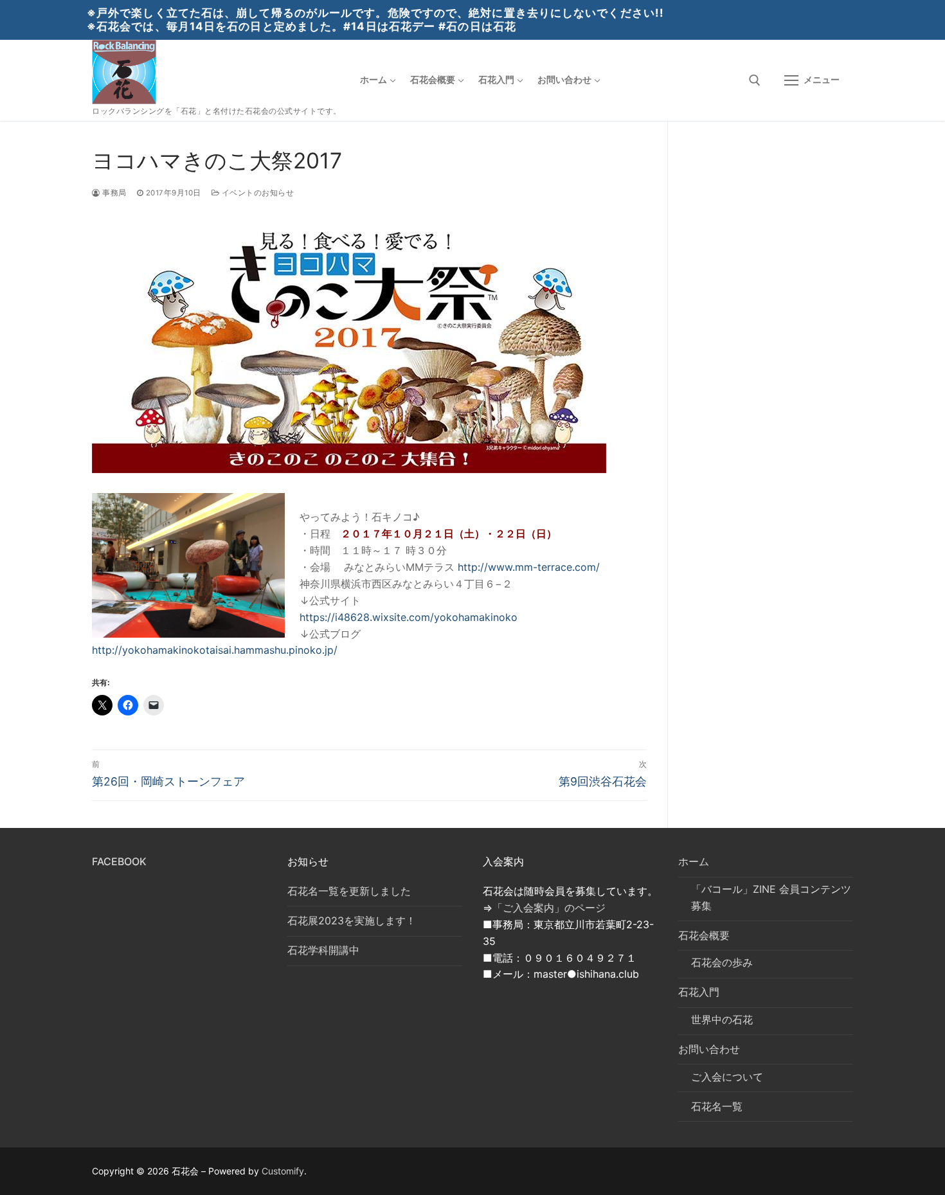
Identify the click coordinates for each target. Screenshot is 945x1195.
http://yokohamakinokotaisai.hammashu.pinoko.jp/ (215, 649)
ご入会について (727, 1076)
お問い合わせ (709, 1049)
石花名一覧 (716, 1106)
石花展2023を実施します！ (351, 920)
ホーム (693, 861)
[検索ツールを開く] (754, 80)
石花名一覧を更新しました (349, 891)
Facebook (119, 861)
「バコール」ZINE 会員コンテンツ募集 (771, 897)
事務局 (113, 192)
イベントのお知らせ (256, 192)
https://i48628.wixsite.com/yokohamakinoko (409, 617)
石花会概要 (704, 935)
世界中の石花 (722, 1019)
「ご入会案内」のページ (549, 907)
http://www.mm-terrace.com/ (529, 567)
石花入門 (698, 991)
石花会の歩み (722, 962)
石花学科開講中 (323, 950)
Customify (283, 1170)
